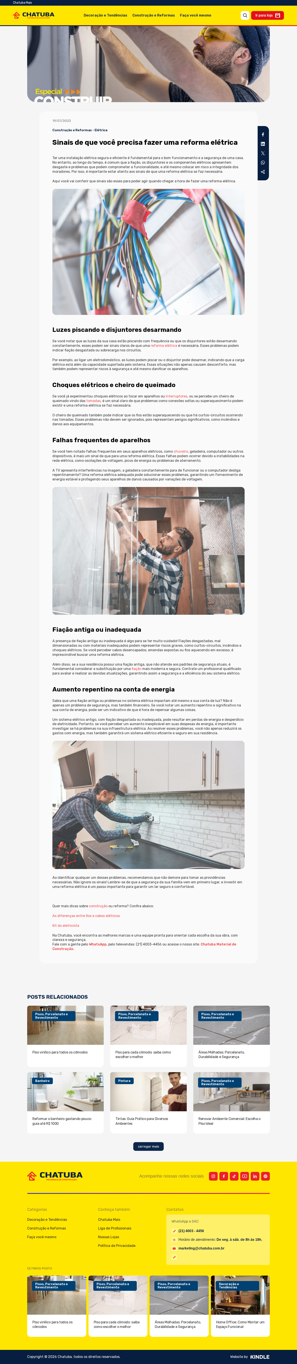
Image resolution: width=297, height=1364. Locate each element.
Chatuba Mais (22, 3)
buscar (245, 15)
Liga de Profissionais (114, 1228)
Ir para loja (264, 15)
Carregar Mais (148, 1146)
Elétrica (101, 130)
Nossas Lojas (108, 1237)
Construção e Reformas (153, 15)
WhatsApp (98, 944)
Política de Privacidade (116, 1246)
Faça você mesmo (195, 15)
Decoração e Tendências (105, 15)
